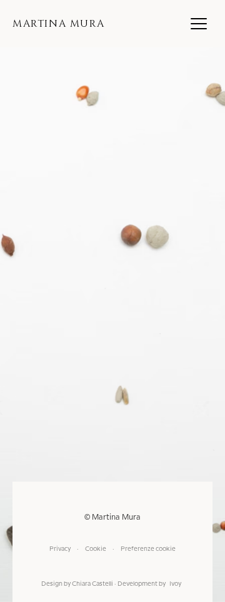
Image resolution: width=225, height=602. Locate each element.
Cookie (95, 549)
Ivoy (175, 584)
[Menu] (198, 23)
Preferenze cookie (148, 549)
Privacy (60, 549)
